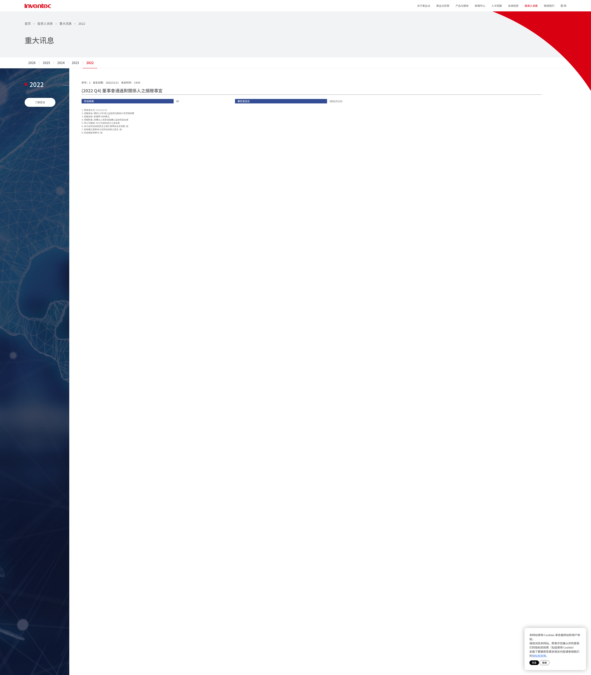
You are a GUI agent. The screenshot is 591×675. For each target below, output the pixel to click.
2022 (81, 23)
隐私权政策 (539, 656)
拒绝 (544, 662)
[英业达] (38, 5)
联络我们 (549, 6)
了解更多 (40, 102)
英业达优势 (442, 6)
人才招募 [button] (496, 6)
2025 (46, 62)
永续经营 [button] (513, 6)
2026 (32, 62)
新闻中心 (480, 6)
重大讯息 (65, 23)
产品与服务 (462, 6)
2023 (75, 62)
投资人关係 (531, 6)
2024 (61, 62)
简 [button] (565, 6)
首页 (28, 23)
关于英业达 (423, 6)
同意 (534, 662)
